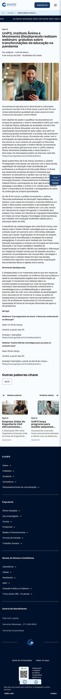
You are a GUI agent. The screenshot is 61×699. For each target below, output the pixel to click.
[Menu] (55, 5)
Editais (6, 572)
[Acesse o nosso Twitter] (35, 653)
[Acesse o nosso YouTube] (39, 653)
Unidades (7, 471)
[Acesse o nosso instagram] (26, 653)
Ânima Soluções (10, 510)
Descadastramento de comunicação (19, 487)
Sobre (5, 465)
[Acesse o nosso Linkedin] (30, 653)
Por (15, 52)
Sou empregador (10, 516)
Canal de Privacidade (22, 660)
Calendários (8, 567)
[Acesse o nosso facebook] (21, 653)
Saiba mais (9, 693)
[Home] (3, 13)
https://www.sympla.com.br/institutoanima (21, 156)
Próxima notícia (47, 395)
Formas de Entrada (12, 538)
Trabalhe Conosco (11, 543)
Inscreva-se (42, 5)
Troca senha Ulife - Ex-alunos (16, 594)
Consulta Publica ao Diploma (16, 588)
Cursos (6, 521)
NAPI (5, 583)
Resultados (8, 577)
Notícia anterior (14, 395)
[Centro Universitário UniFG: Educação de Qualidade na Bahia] (17, 5)
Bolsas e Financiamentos (14, 532)
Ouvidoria (7, 476)
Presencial (7, 527)
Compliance (8, 482)
